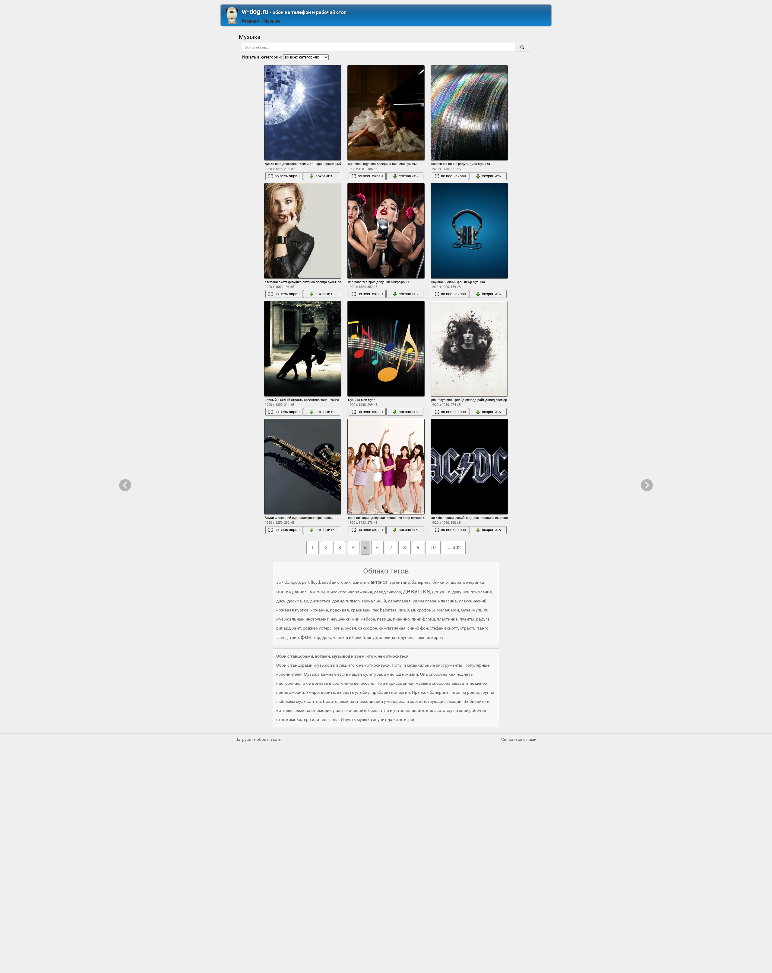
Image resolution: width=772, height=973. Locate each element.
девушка (416, 591)
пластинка (447, 619)
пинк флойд (423, 619)
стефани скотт (444, 628)
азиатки (361, 582)
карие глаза (424, 601)
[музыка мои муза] (386, 348)
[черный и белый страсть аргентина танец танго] (302, 348)
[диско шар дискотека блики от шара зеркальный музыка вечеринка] (302, 112)
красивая (339, 610)
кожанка (319, 610)
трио (294, 637)
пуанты (467, 619)
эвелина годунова (397, 637)
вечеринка (473, 582)
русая (350, 628)
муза (465, 610)
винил (301, 591)
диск (281, 601)
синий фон (417, 628)
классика (447, 601)
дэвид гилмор (346, 601)
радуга (483, 619)
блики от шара (446, 582)
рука (338, 628)
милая (443, 610)
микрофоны (423, 610)
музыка (480, 610)
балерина (421, 582)
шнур (372, 637)
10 (433, 547)
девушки (441, 592)
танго (483, 628)
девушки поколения (472, 591)
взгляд (284, 592)
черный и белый (349, 637)
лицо (403, 610)
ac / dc (282, 582)
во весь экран (287, 176)
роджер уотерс (317, 628)
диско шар (297, 601)
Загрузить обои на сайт (259, 739)
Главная (250, 21)
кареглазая (399, 601)
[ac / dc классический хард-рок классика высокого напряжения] (469, 466)
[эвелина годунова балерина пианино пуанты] (386, 112)
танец (282, 637)
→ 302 (454, 547)
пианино (401, 619)
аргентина (399, 582)
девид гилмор (387, 591)
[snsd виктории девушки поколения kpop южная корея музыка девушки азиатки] (386, 466)
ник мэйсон (363, 619)
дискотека (320, 601)
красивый (361, 610)
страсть (468, 628)
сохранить (324, 176)
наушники (340, 619)
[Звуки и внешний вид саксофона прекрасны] (302, 466)
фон (306, 636)
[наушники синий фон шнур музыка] (469, 230)
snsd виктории (336, 582)
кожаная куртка (292, 610)
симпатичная (392, 628)
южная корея (429, 637)
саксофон (367, 628)
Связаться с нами (518, 739)
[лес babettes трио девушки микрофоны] (386, 230)
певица (384, 619)
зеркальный (374, 601)
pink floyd (311, 582)
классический (472, 601)
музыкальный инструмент (302, 619)
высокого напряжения (349, 591)
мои (455, 610)
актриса (379, 582)
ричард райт (288, 628)
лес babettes (384, 610)
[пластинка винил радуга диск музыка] (469, 112)
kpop (295, 582)
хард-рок (322, 637)
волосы (316, 592)
